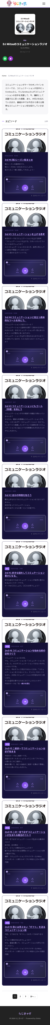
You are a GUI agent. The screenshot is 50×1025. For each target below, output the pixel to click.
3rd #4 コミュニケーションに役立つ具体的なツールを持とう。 (25, 319)
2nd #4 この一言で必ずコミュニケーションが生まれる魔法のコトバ (25, 833)
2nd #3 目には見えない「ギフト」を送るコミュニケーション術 (25, 928)
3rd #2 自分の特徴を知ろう (18, 495)
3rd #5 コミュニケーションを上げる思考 (25, 234)
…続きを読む (25, 683)
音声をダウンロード (39, 196)
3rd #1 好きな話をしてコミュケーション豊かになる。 (25, 574)
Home (4, 76)
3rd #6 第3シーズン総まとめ (19, 159)
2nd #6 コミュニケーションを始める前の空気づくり (25, 652)
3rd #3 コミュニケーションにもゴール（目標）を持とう (24, 407)
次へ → (33, 996)
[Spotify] (5, 58)
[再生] (25, 188)
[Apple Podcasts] (10, 58)
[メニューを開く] (44, 3)
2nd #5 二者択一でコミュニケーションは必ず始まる (25, 750)
